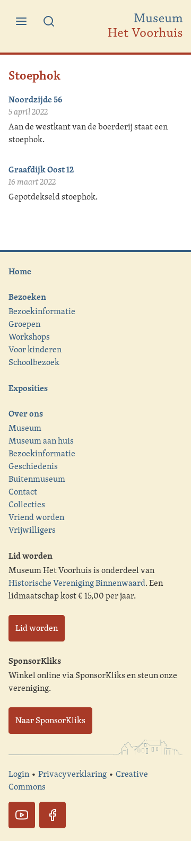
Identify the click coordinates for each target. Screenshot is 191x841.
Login (18, 774)
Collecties (26, 504)
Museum (24, 428)
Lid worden (36, 628)
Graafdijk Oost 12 (41, 169)
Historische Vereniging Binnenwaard (76, 583)
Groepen (24, 324)
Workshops (29, 337)
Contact (22, 491)
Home (19, 271)
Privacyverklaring (72, 774)
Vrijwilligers (32, 530)
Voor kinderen (35, 349)
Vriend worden (36, 517)
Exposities (28, 388)
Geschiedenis (33, 466)
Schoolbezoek (33, 362)
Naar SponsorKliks (50, 720)
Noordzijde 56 (35, 99)
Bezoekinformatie (41, 311)
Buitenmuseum (36, 479)
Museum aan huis (41, 441)
